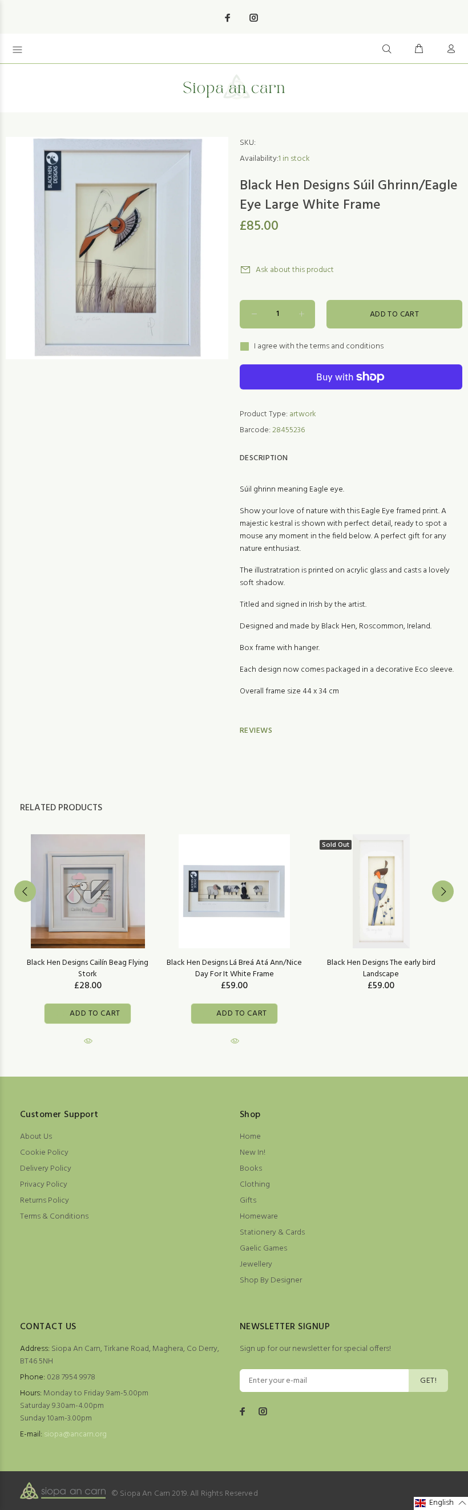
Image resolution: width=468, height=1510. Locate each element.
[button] (441, 1503)
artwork (302, 414)
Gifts (248, 1200)
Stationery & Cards (272, 1232)
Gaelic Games (263, 1248)
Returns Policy (44, 1200)
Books (251, 1168)
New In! (252, 1152)
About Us (36, 1136)
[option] (87, 929)
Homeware (259, 1216)
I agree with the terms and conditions (319, 346)
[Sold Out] (381, 891)
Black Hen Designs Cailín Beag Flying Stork (87, 968)
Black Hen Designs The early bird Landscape (381, 968)
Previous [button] (25, 891)
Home (250, 1136)
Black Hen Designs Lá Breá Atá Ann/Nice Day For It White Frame (234, 968)
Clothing (255, 1184)
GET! (428, 1380)
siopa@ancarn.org (75, 1434)
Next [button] (443, 891)
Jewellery (256, 1264)
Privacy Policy (43, 1184)
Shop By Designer (271, 1280)
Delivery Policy (45, 1168)
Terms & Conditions (54, 1216)
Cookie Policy (44, 1152)
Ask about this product (295, 270)
